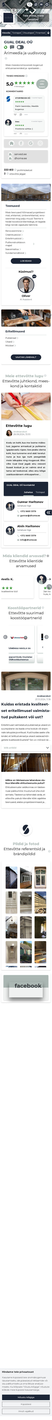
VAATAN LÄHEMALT (25, 357)
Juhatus (28, 492)
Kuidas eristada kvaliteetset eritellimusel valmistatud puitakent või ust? (25, 710)
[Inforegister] (40, 143)
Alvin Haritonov (28, 526)
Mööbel (9, 345)
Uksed (8, 341)
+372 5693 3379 (28, 511)
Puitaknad (10, 338)
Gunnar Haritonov (30, 502)
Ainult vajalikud (25, 1411)
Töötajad (16, 32)
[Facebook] (21, 143)
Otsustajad (28, 32)
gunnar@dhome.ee (30, 515)
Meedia (6, 32)
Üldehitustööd (12, 234)
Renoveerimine (13, 231)
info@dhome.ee (28, 540)
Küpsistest (26, 1404)
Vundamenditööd (14, 253)
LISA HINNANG (42, 84)
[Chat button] (36, 4)
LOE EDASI (26, 261)
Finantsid (40, 32)
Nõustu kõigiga (26, 1397)
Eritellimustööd (13, 238)
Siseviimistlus (12, 249)
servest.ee (20, 154)
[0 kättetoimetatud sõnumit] (12, 47)
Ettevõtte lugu (19, 426)
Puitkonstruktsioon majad (15, 244)
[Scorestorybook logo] (3, 4)
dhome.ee (20, 158)
